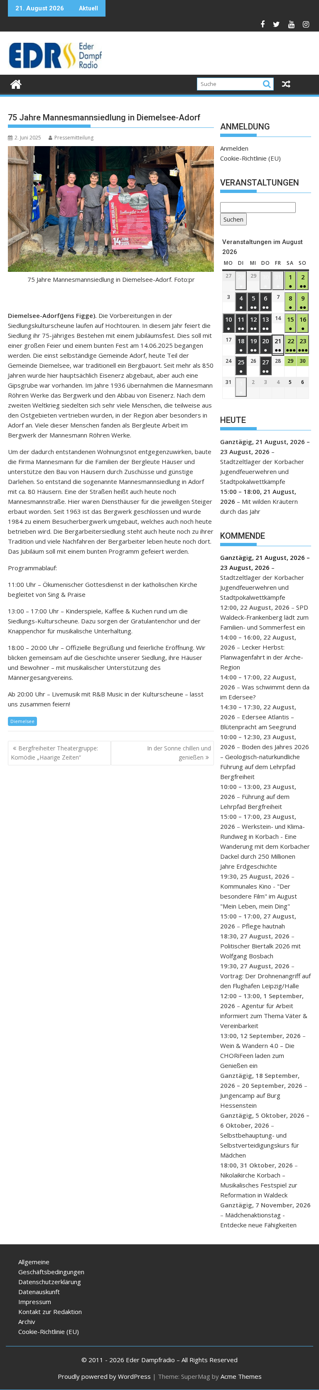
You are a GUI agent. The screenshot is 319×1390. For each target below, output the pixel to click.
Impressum (34, 1301)
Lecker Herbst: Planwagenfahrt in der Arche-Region (261, 657)
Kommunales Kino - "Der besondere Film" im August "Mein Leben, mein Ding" (258, 896)
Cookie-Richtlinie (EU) (250, 158)
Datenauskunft (39, 1291)
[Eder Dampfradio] (16, 83)
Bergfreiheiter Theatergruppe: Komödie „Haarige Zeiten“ (54, 752)
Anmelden (234, 148)
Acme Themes (241, 1376)
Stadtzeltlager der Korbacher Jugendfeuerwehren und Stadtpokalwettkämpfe (262, 471)
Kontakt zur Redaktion (50, 1311)
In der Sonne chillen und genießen (179, 752)
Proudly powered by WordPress (104, 1376)
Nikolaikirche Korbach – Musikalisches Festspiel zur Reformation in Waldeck (258, 1185)
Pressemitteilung (73, 137)
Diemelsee (22, 721)
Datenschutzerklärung (49, 1282)
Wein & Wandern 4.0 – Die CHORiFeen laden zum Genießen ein (257, 1055)
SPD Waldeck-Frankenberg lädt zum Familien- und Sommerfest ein (264, 617)
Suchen (231, 220)
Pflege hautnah (263, 926)
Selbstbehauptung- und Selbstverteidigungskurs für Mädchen (259, 1145)
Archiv (26, 1321)
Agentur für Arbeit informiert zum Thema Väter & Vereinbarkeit (263, 1016)
